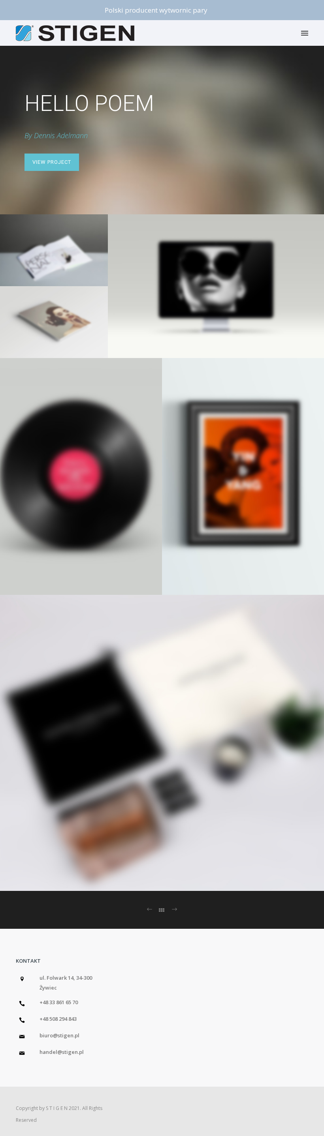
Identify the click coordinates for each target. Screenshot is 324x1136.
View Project (51, 162)
